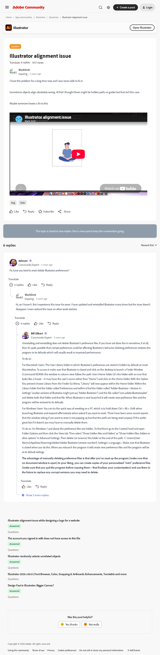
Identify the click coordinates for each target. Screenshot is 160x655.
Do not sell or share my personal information (101, 650)
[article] (80, 273)
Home (9, 17)
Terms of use (38, 650)
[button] (7, 8)
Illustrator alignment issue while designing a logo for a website (44, 520)
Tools (22, 202)
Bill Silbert (37, 333)
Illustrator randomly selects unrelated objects (34, 556)
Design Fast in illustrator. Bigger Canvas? (31, 585)
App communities (23, 17)
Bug (13, 202)
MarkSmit (24, 69)
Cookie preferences (67, 650)
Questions (54, 17)
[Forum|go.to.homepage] (28, 7)
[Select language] (108, 7)
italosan (23, 260)
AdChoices (135, 650)
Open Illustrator (142, 27)
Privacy (51, 650)
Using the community (18, 650)
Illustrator (40, 17)
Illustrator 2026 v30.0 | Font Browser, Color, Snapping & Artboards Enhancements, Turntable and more (67, 574)
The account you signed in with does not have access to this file (44, 538)
